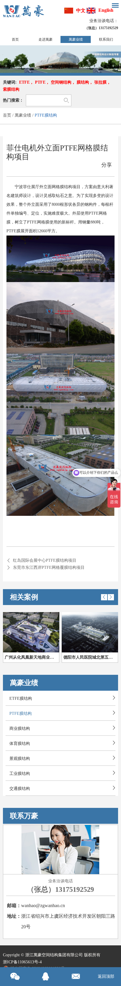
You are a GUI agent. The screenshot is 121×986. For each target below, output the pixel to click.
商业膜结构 (19, 728)
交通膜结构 (19, 788)
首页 (15, 39)
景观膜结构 (19, 758)
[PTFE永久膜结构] (60, 59)
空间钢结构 (61, 82)
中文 (80, 10)
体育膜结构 (19, 743)
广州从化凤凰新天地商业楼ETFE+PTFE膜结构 (32, 657)
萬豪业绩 (76, 39)
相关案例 (24, 597)
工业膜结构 (19, 773)
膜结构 (83, 82)
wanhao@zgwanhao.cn (43, 905)
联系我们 (106, 39)
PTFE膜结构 (46, 115)
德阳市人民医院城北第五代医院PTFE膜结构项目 (90, 657)
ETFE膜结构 (20, 698)
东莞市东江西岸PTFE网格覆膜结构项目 (49, 567)
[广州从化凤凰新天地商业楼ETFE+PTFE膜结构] (31, 632)
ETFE (24, 82)
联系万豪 (24, 816)
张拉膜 (100, 82)
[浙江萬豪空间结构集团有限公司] (23, 11)
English (105, 10)
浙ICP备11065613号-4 (22, 962)
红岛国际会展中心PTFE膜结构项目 (44, 560)
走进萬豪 (45, 39)
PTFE (40, 82)
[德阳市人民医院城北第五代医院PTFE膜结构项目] (90, 632)
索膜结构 (11, 89)
